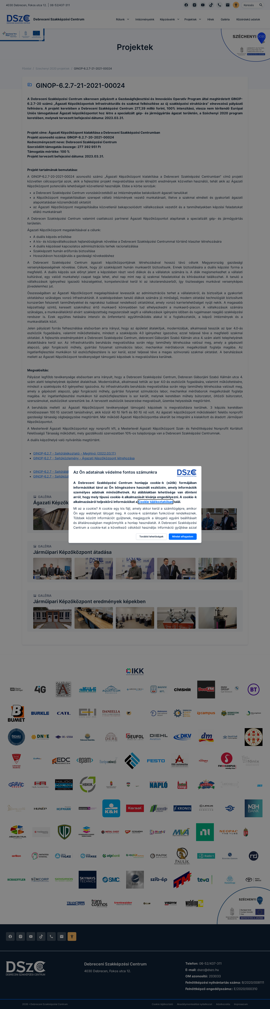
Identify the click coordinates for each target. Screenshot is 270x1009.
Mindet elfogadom (182, 536)
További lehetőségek (151, 536)
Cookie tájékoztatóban (155, 502)
